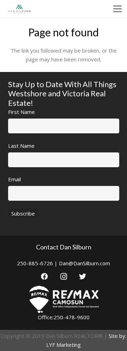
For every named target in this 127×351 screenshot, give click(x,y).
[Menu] (117, 9)
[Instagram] (63, 276)
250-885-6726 (35, 263)
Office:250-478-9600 (64, 317)
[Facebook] (44, 276)
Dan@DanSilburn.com (84, 263)
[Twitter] (82, 276)
